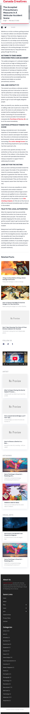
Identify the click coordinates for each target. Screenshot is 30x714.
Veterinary (6, 697)
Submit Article (7, 614)
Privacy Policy (6, 618)
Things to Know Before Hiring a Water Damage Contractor (14, 278)
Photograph (6, 677)
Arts (4, 611)
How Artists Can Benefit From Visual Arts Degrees (13, 534)
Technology (6, 694)
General (5, 651)
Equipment (6, 647)
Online (4, 670)
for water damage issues (17, 141)
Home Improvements (8, 660)
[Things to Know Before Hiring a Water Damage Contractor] (15, 268)
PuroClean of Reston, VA (17, 119)
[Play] (4, 364)
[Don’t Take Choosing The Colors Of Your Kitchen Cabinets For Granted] (15, 318)
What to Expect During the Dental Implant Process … (14, 391)
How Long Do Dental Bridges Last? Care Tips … (14, 416)
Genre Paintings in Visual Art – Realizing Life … (13, 475)
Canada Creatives (7, 583)
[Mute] (23, 364)
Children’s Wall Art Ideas (11, 502)
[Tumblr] (12, 344)
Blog (4, 604)
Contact (5, 621)
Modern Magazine (7, 667)
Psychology (6, 680)
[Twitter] (8, 344)
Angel (5, 20)
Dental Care (6, 644)
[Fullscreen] (25, 364)
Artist (4, 631)
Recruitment (6, 687)
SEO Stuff (5, 690)
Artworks (5, 637)
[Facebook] (4, 344)
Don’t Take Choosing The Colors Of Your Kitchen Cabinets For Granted (15, 328)
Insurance (5, 664)
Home (4, 598)
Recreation (6, 684)
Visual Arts (6, 700)
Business (5, 641)
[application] (15, 358)
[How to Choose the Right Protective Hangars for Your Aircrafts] (15, 293)
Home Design (6, 657)
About (4, 601)
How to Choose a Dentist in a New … (13, 442)
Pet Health (6, 674)
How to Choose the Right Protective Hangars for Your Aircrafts (14, 303)
